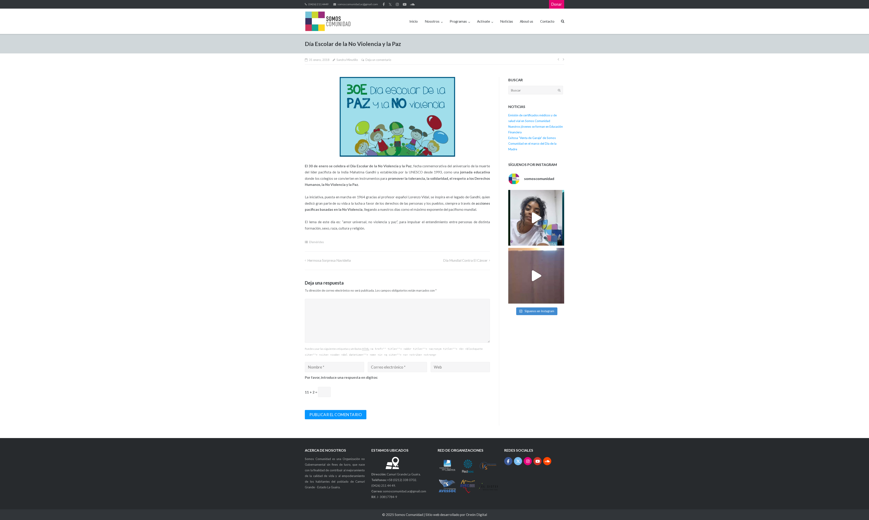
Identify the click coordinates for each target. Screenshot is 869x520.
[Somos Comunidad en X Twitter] (518, 461)
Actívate (483, 21)
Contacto (547, 21)
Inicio (413, 21)
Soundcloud (412, 4)
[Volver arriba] (857, 508)
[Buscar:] (535, 90)
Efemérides (316, 242)
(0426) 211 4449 (318, 4)
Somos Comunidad (409, 515)
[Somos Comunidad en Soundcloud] (547, 461)
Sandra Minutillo (347, 60)
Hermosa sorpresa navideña (329, 260)
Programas (458, 21)
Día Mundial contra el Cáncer (465, 260)
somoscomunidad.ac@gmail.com (357, 4)
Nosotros (432, 21)
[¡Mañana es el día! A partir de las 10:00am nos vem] (536, 218)
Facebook (384, 4)
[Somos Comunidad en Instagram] (528, 461)
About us (526, 21)
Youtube (404, 4)
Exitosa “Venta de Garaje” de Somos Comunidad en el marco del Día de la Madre (532, 143)
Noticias (506, 21)
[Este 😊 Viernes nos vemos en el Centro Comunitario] (536, 276)
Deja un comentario (378, 60)
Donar (556, 4)
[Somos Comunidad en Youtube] (537, 461)
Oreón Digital (476, 515)
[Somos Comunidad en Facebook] (508, 461)
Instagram (397, 4)
